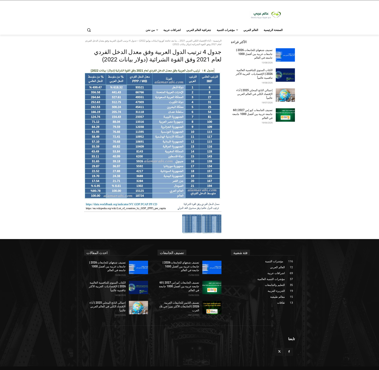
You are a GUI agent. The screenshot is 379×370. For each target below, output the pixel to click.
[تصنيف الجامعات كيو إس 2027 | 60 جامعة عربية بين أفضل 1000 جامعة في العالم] (285, 115)
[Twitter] (279, 352)
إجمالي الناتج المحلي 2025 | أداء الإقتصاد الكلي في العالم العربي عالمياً (254, 94)
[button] (89, 30)
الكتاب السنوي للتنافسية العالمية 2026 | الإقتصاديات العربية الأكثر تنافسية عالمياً (254, 74)
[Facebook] (289, 352)
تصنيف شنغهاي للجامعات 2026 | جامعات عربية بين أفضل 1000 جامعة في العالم (254, 53)
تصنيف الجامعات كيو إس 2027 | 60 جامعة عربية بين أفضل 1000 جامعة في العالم (252, 113)
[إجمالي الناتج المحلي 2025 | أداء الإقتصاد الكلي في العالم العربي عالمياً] (285, 95)
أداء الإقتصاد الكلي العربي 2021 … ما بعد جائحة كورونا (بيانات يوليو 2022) (175, 40)
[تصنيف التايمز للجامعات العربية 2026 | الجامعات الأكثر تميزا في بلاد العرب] (211, 307)
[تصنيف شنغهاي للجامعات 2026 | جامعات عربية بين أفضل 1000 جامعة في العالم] (285, 55)
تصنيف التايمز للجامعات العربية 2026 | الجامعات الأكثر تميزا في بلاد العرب (179, 306)
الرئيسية (217, 40)
